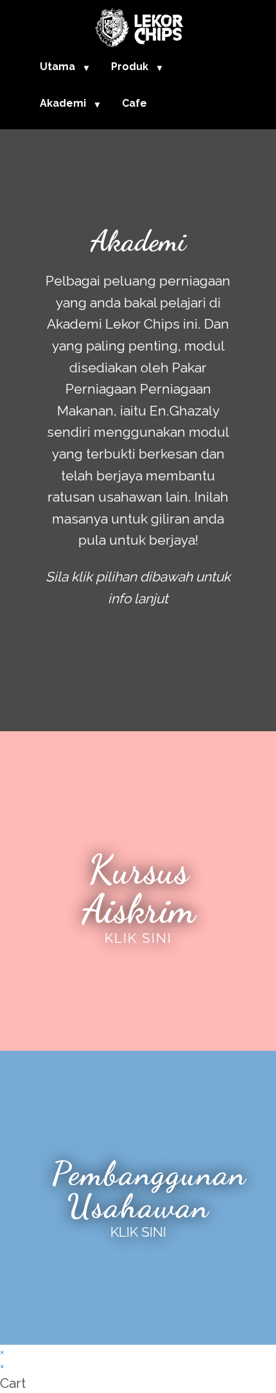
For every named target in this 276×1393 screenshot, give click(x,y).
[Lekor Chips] (138, 25)
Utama (57, 66)
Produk (129, 66)
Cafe (134, 103)
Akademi (63, 103)
